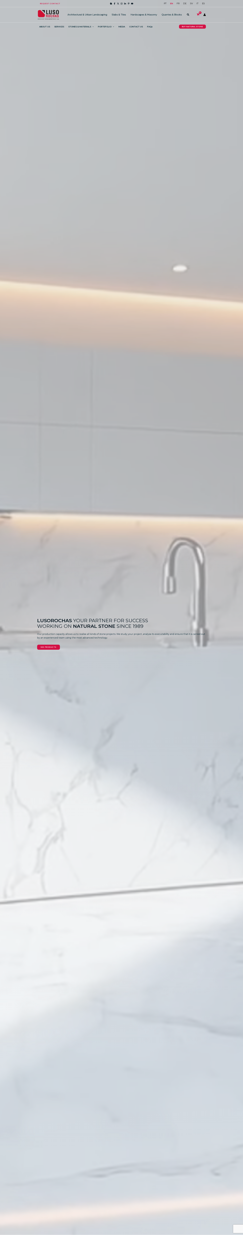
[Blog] (111, 4)
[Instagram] (122, 4)
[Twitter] (118, 4)
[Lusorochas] (48, 14)
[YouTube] (132, 4)
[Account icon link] (204, 14)
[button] (50, 4)
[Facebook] (114, 4)
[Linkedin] (125, 4)
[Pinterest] (129, 4)
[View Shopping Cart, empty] (198, 14)
